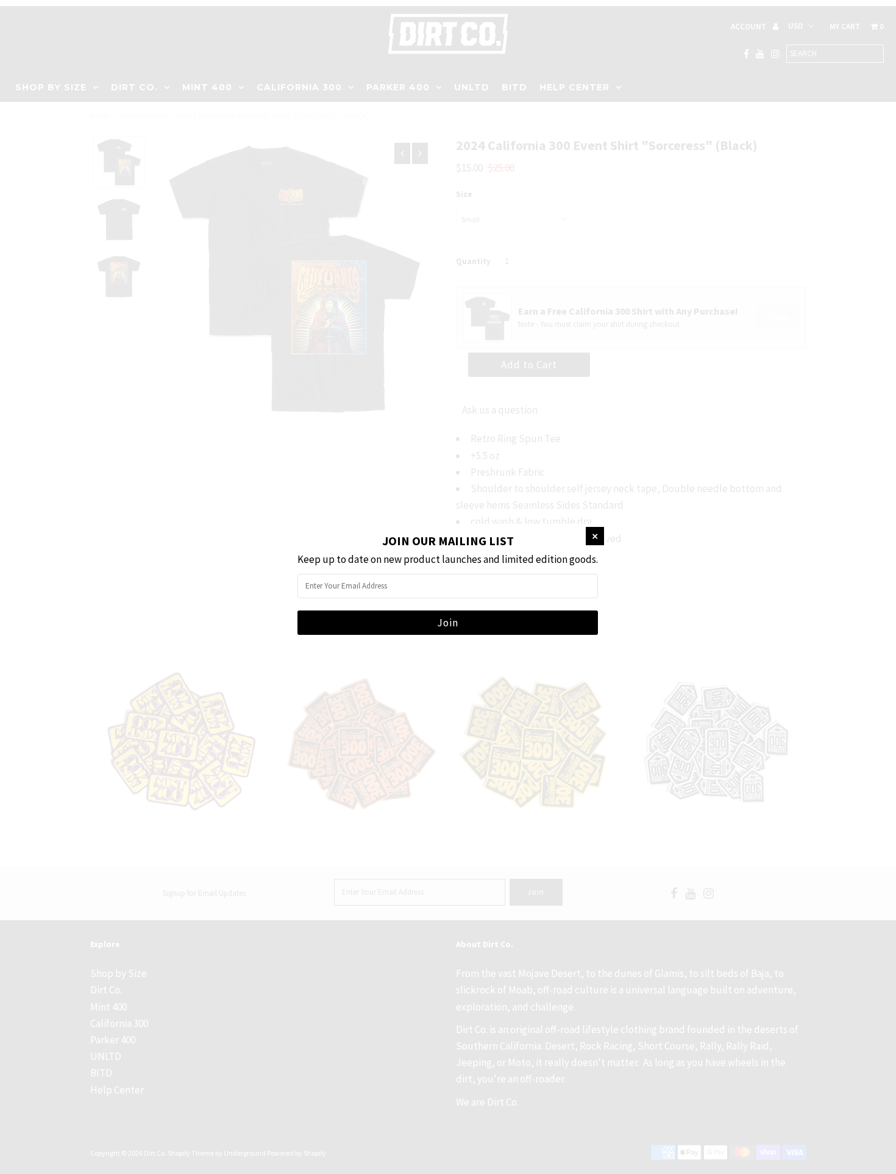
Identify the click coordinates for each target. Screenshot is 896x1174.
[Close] (595, 536)
